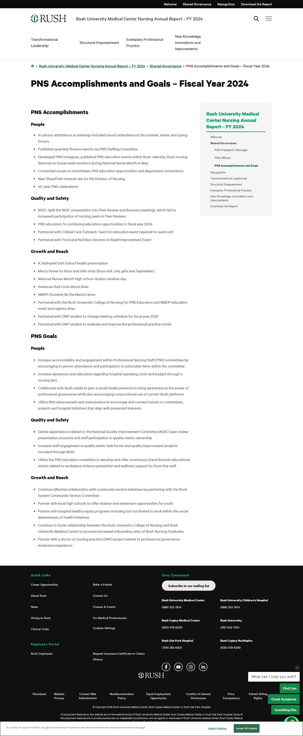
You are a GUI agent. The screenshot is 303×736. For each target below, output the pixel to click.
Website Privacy (59, 696)
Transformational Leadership (228, 178)
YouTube (178, 667)
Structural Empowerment (99, 42)
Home (33, 68)
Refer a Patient (102, 584)
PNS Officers (223, 158)
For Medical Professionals (110, 618)
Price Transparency (231, 696)
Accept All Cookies (246, 728)
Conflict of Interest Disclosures (198, 696)
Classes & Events (104, 607)
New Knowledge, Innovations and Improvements (188, 42)
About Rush (38, 595)
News (34, 607)
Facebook (166, 667)
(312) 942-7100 (229, 627)
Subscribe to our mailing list (188, 585)
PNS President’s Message (231, 150)
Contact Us (100, 595)
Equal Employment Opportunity (158, 696)
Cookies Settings (104, 628)
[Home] (151, 679)
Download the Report (256, 4)
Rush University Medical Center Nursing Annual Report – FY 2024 (92, 65)
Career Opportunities (44, 584)
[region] (151, 728)
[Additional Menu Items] (269, 18)
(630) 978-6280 (230, 647)
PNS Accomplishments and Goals (236, 165)
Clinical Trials (40, 629)
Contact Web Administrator (88, 696)
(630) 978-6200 (172, 627)
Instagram (191, 667)
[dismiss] (297, 667)
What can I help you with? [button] (274, 677)
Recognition (226, 4)
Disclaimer (39, 694)
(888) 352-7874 (171, 607)
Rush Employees (42, 653)
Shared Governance (197, 4)
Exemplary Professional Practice (230, 190)
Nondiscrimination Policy (122, 696)
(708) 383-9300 (172, 647)
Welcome (170, 4)
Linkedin (203, 667)
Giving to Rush (40, 618)
